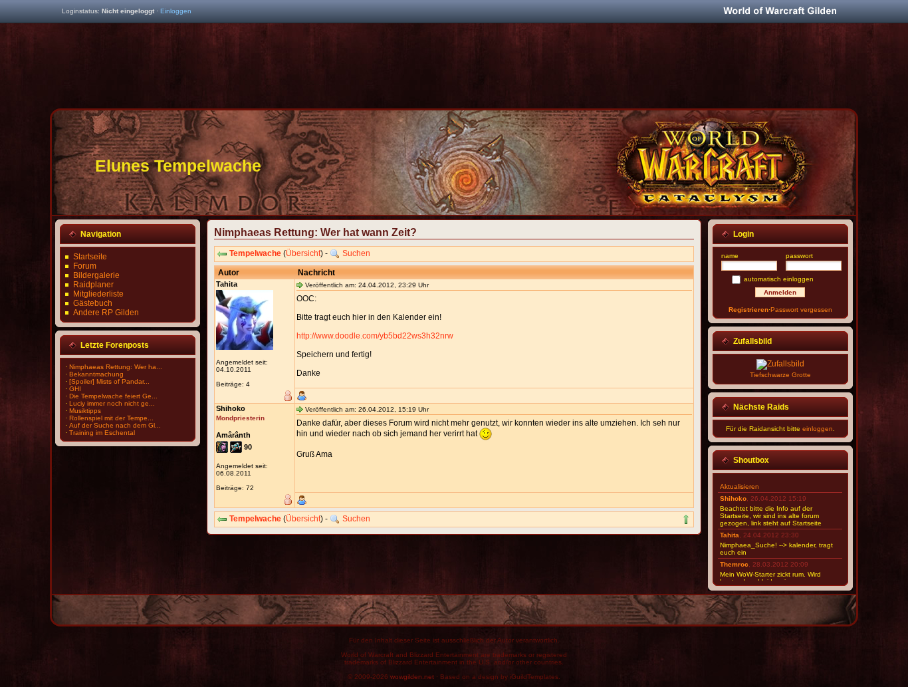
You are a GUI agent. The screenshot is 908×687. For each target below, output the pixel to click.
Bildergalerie (96, 275)
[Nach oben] (686, 519)
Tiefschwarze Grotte (780, 374)
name (729, 255)
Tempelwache (255, 253)
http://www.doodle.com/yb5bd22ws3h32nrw (374, 336)
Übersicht (303, 253)
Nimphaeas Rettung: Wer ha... (115, 366)
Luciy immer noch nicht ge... (112, 403)
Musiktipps (85, 410)
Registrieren (748, 309)
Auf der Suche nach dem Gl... (115, 425)
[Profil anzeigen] (301, 395)
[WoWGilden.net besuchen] (779, 11)
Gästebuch (92, 303)
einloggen (817, 428)
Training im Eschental (102, 432)
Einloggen (175, 11)
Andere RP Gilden (106, 312)
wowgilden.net (412, 676)
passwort (799, 255)
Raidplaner (93, 284)
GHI (75, 388)
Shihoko (733, 498)
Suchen (356, 253)
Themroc (734, 564)
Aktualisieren (739, 486)
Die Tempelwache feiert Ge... (113, 396)
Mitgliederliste (98, 294)
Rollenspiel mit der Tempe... (111, 418)
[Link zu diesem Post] (299, 284)
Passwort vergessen (801, 309)
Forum (84, 266)
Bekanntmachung (96, 374)
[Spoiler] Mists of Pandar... (109, 381)
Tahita (729, 535)
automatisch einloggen (779, 279)
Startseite (90, 256)
